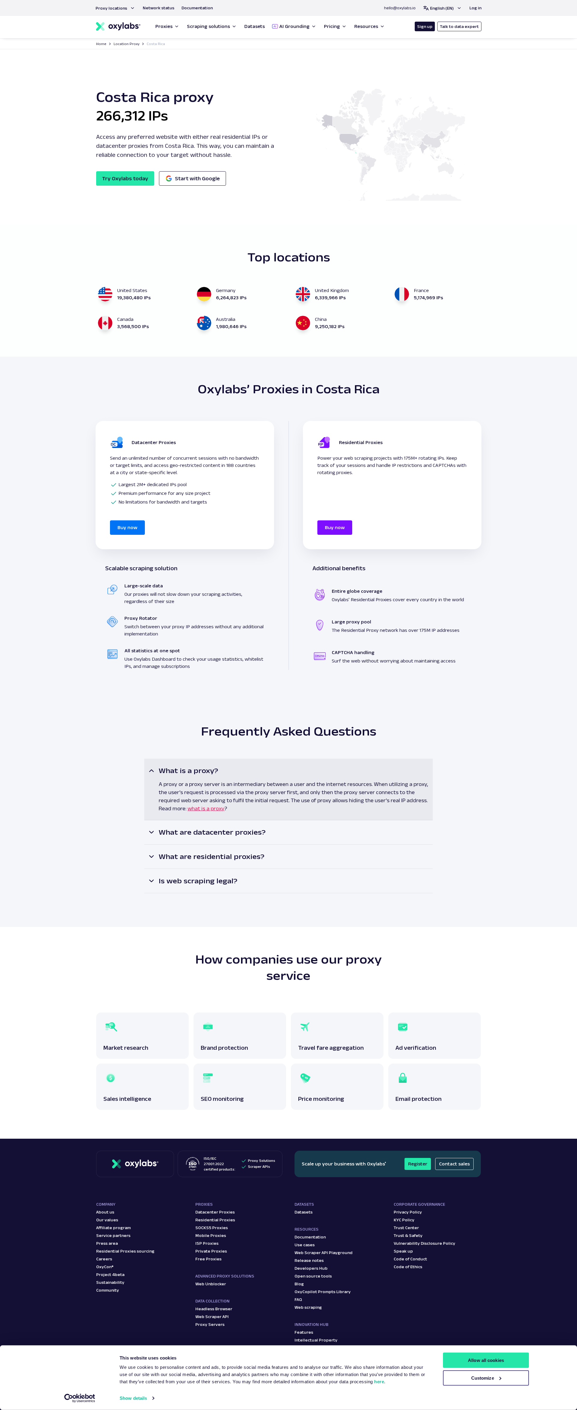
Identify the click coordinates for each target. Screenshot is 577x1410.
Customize (482, 1378)
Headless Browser (213, 1309)
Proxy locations (111, 8)
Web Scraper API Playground (324, 1252)
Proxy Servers (209, 1324)
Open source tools (313, 1276)
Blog (299, 1284)
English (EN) (442, 8)
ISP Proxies (206, 1243)
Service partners (113, 1235)
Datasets (304, 1212)
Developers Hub (311, 1268)
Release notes (309, 1260)
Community (107, 1290)
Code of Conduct (410, 1259)
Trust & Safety (408, 1235)
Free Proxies (208, 1259)
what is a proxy (206, 808)
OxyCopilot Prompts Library (323, 1292)
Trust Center (406, 1228)
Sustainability (110, 1282)
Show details (133, 1398)
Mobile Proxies (210, 1235)
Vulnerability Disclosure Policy (424, 1243)
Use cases (305, 1245)
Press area (107, 1243)
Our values (107, 1220)
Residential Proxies (215, 1220)
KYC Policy (404, 1220)
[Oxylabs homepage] (118, 26)
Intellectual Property (316, 1340)
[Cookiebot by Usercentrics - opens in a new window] (79, 1398)
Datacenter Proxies (215, 1212)
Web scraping (308, 1307)
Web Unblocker (210, 1284)
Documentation (310, 1237)
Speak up (403, 1251)
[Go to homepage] (135, 1164)
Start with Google (197, 178)
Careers (104, 1259)
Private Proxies (211, 1251)
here (379, 1381)
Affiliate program (113, 1228)
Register (417, 1163)
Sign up (424, 26)
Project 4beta (110, 1274)
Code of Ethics (408, 1267)
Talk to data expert (459, 26)
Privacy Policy (408, 1212)
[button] (116, 8)
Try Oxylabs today (125, 178)
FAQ (298, 1299)
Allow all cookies (486, 1360)
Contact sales (454, 1163)
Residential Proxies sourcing (125, 1251)
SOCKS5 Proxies (211, 1228)
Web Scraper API (212, 1316)
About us (105, 1212)
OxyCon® (105, 1267)
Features (304, 1332)
